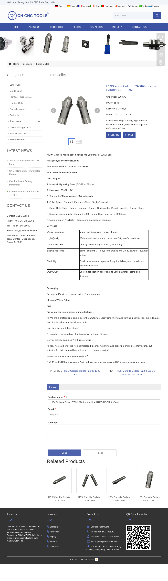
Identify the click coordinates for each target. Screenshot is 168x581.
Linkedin (54, 527)
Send (64, 452)
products (56, 27)
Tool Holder (16, 121)
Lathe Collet (42, 64)
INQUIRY (117, 27)
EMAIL (130, 135)
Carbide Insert (17, 109)
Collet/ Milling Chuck (20, 127)
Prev (53, 110)
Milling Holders (17, 139)
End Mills (14, 115)
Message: (53, 422)
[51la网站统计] (96, 559)
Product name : (57, 397)
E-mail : (53, 409)
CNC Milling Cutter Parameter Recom (24, 173)
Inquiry (53, 537)
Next (97, 110)
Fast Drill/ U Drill (18, 133)
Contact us (55, 546)
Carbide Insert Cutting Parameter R (20, 183)
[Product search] (157, 15)
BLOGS (77, 27)
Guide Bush (16, 91)
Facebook (54, 532)
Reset (99, 452)
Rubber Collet (17, 103)
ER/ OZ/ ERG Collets (21, 97)
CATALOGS (96, 27)
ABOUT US (34, 27)
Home (15, 27)
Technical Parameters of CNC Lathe (24, 162)
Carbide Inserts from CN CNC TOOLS (24, 193)
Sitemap (90, 559)
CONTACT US (139, 27)
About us (54, 542)
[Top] (161, 63)
